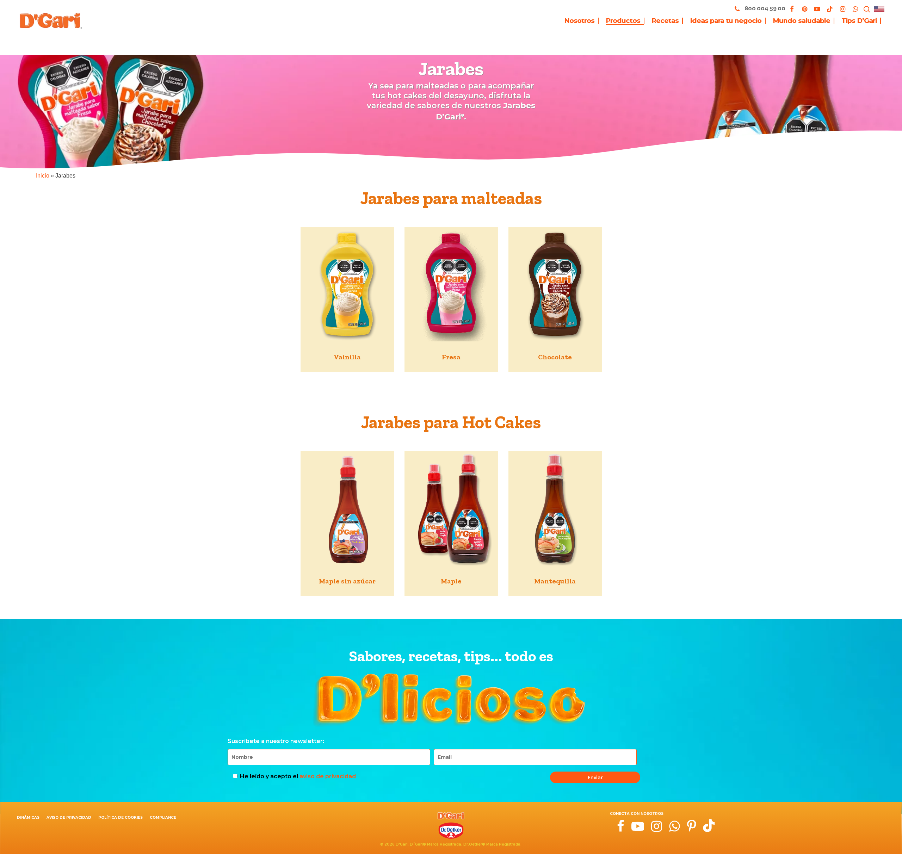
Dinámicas (28, 817)
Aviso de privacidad (69, 817)
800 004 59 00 (764, 8)
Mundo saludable (801, 21)
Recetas (665, 21)
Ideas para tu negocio (725, 21)
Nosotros (579, 21)
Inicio (42, 176)
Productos (623, 21)
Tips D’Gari (859, 21)
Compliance (163, 817)
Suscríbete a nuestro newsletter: (276, 741)
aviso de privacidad (327, 776)
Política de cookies (120, 817)
